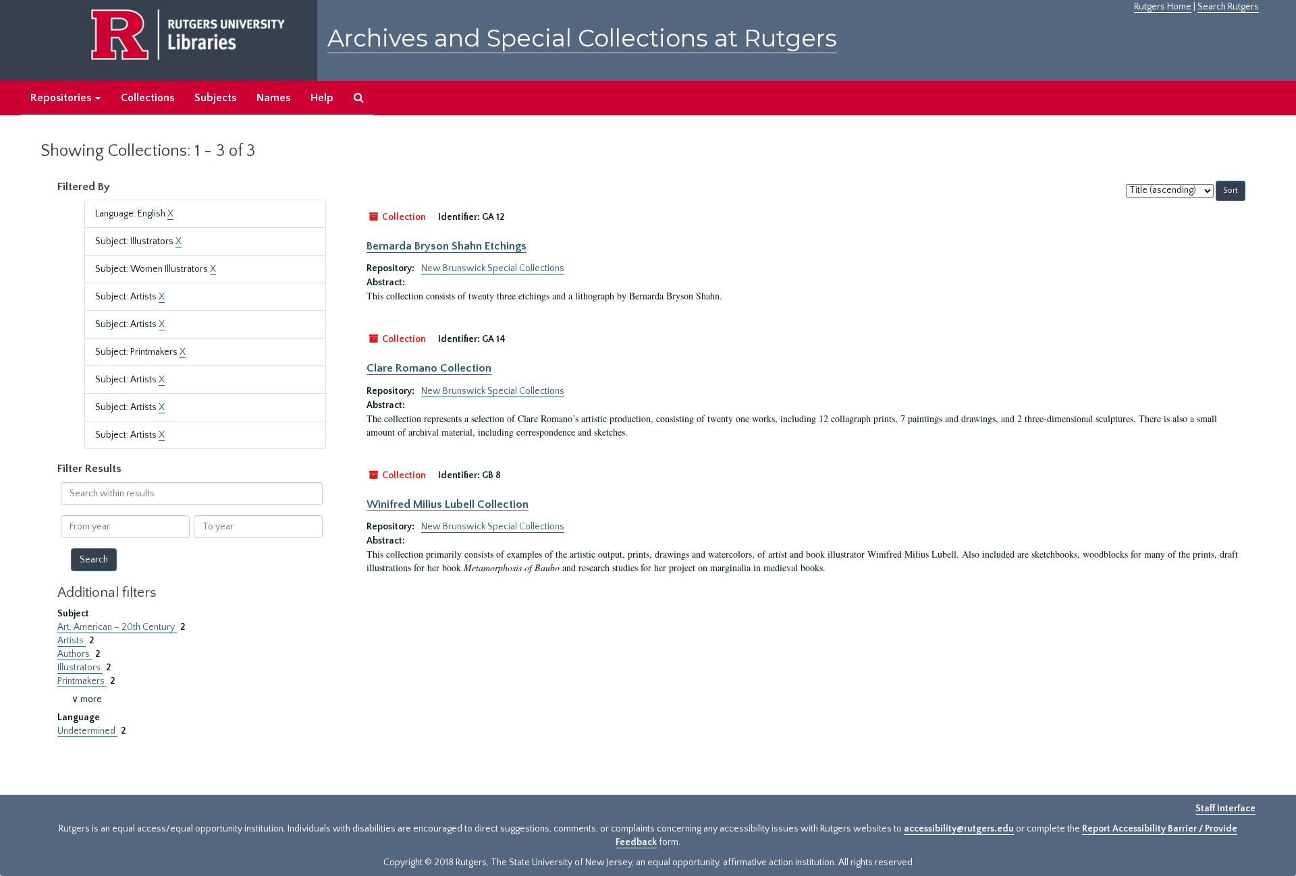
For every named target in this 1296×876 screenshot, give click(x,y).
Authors (74, 654)
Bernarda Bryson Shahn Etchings (446, 246)
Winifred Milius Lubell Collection (448, 504)
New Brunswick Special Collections (492, 268)
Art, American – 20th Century (117, 627)
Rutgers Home (1162, 6)
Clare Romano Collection (429, 368)
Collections (147, 98)
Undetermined (87, 731)
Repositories (62, 98)
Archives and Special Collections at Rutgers (582, 38)
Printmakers (82, 681)
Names (273, 98)
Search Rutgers (1228, 6)
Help (321, 98)
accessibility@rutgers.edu (959, 828)
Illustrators (80, 667)
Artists (71, 640)
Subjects (215, 98)
